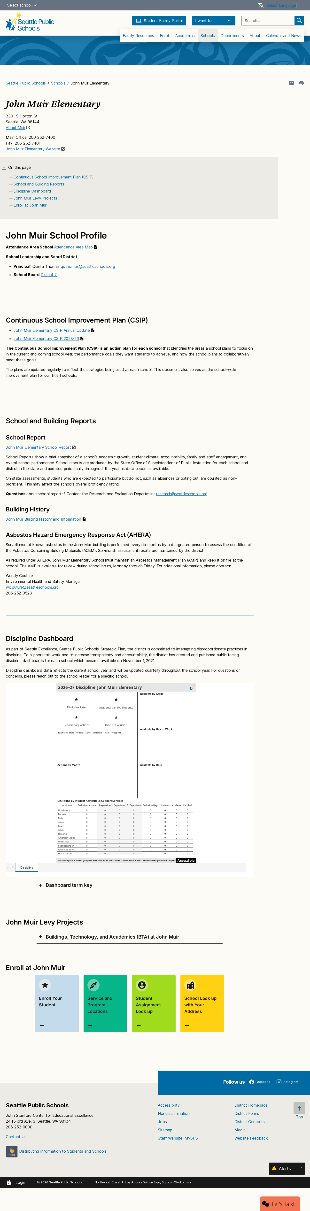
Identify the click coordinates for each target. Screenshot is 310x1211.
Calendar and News (283, 35)
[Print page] (301, 83)
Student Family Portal (163, 20)
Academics (185, 35)
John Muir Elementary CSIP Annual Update (52, 330)
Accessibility (169, 1105)
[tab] (130, 885)
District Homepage (251, 1105)
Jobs (162, 1121)
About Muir (15, 127)
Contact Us (16, 1136)
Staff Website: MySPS (178, 1138)
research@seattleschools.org (181, 493)
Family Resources (138, 35)
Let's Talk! (283, 1204)
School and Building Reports (39, 184)
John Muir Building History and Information (43, 519)
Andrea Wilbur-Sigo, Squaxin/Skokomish (161, 1182)
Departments (232, 35)
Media (240, 1129)
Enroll (165, 35)
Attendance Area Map (73, 247)
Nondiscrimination (174, 1113)
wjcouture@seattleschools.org (32, 587)
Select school (19, 5)
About (255, 35)
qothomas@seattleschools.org (88, 266)
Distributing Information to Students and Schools (62, 1151)
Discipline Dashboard (32, 191)
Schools (208, 35)
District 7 (49, 274)
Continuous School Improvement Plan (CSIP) (54, 177)
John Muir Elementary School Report (38, 447)
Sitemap (165, 1129)
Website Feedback (251, 1138)
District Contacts (249, 1121)
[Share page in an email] (291, 83)
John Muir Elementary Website (33, 149)
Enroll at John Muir (30, 205)
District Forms (246, 1113)
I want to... (205, 20)
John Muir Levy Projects (35, 198)
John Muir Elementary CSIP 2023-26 (46, 338)
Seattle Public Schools (26, 83)
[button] (35, 5)
